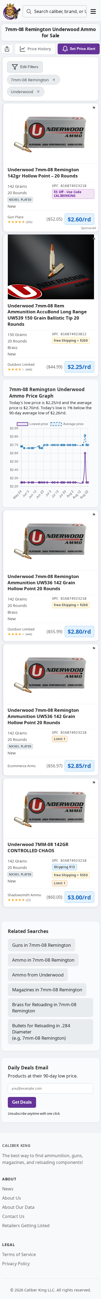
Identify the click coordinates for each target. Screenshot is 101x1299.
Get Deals (22, 1102)
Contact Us (13, 1216)
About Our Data (18, 1207)
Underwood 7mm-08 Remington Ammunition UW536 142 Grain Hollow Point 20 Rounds (43, 582)
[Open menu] (93, 11)
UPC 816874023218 (69, 186)
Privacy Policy (16, 1264)
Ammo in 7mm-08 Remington (43, 960)
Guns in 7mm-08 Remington (41, 945)
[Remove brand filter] (38, 91)
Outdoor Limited (21, 366)
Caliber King (16, 1145)
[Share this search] (7, 48)
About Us (11, 1198)
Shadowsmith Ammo (24, 897)
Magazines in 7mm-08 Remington (47, 989)
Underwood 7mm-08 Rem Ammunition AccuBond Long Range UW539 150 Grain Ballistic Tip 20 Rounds (47, 315)
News (7, 1189)
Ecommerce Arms (22, 765)
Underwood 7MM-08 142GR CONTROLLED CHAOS (38, 847)
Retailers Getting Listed (26, 1225)
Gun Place (20, 219)
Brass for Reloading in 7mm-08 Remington (44, 1007)
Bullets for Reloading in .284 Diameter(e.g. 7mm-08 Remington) (41, 1031)
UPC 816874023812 (69, 334)
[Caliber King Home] (11, 11)
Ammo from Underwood (38, 975)
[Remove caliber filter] (53, 79)
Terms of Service (19, 1254)
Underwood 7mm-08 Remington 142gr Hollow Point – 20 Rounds (43, 173)
